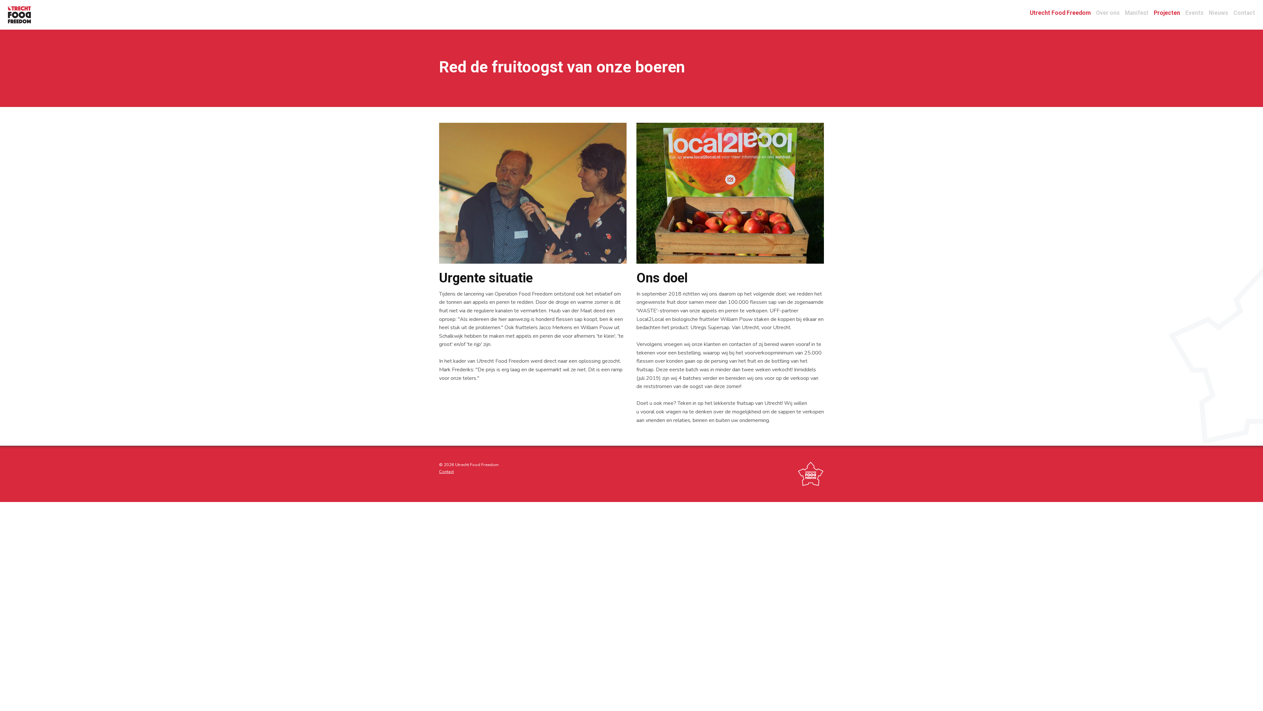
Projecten (1167, 13)
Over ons (1108, 13)
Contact (1244, 13)
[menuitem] (22, 15)
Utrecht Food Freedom (1060, 13)
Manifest (1137, 13)
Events (1194, 13)
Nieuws (1218, 13)
